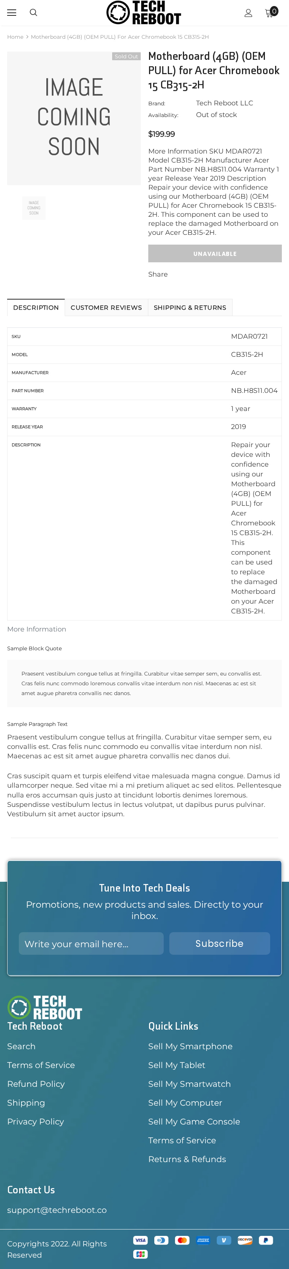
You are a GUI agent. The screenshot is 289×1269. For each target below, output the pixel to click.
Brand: (156, 103)
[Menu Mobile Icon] (11, 12)
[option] (74, 118)
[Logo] (143, 12)
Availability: (163, 115)
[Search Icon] (33, 13)
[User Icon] (248, 13)
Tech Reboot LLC (224, 103)
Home (15, 36)
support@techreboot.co (57, 1210)
